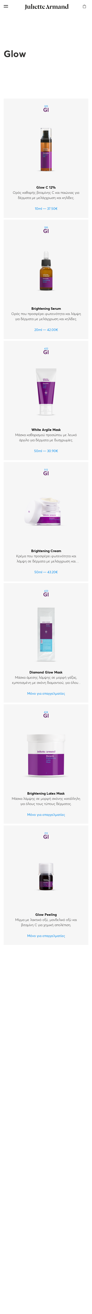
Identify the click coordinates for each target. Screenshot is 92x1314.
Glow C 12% (46, 187)
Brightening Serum (46, 309)
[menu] (6, 6)
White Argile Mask (46, 430)
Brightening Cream (46, 551)
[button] (84, 3)
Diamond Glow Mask (46, 672)
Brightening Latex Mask (46, 793)
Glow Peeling (46, 915)
